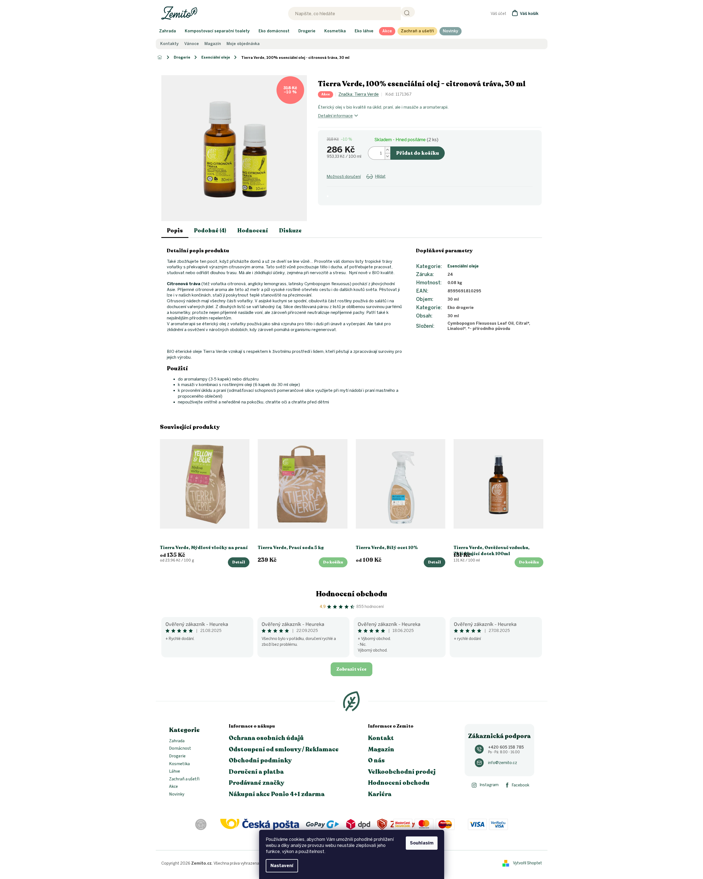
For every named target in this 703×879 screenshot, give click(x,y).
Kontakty (169, 44)
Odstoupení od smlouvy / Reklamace (284, 749)
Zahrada (177, 741)
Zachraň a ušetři (184, 779)
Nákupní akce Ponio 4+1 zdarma (277, 794)
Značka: (358, 94)
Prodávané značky (256, 783)
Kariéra (379, 794)
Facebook (520, 785)
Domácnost (180, 748)
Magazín (212, 44)
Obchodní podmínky (260, 760)
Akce (173, 786)
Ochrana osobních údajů (266, 738)
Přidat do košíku (417, 153)
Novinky (176, 794)
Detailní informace (335, 115)
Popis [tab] (175, 230)
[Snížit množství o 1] (387, 156)
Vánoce (191, 44)
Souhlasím (421, 843)
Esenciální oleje (463, 266)
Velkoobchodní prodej (402, 772)
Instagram (489, 785)
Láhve (174, 771)
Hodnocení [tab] (252, 230)
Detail (238, 562)
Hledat (408, 12)
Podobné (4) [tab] (210, 230)
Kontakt (381, 738)
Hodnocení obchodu (351, 594)
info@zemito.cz (502, 762)
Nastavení (281, 865)
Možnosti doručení (344, 176)
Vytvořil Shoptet (527, 863)
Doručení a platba (256, 772)
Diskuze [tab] (290, 230)
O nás (376, 760)
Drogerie (177, 756)
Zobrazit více (351, 669)
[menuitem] (167, 31)
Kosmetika (179, 764)
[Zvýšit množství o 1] (387, 150)
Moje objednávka (243, 44)
